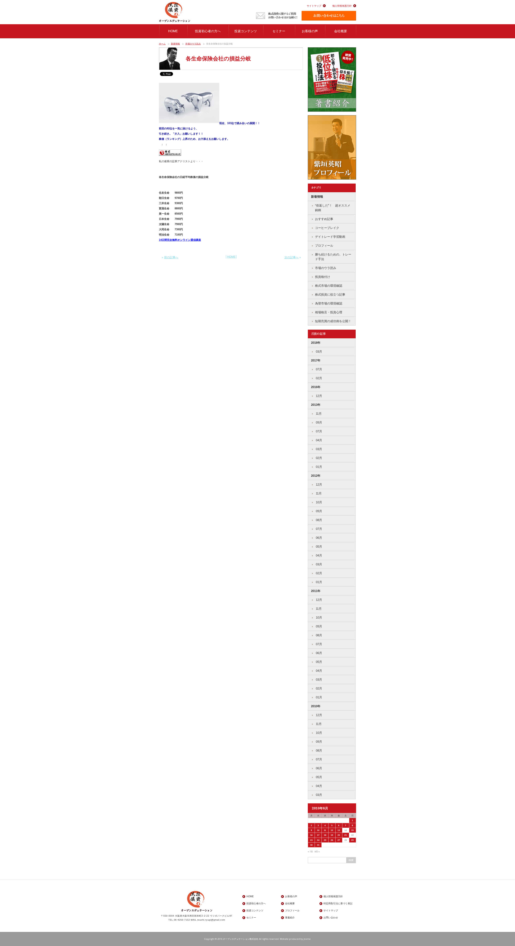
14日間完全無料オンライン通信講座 (180, 239)
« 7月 (310, 851)
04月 (318, 440)
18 (325, 835)
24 (318, 840)
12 (332, 830)
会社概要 (340, 31)
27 (339, 840)
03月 (318, 351)
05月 (318, 546)
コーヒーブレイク (327, 227)
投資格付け (322, 276)
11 (325, 830)
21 (345, 835)
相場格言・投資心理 (328, 312)
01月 (318, 466)
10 (318, 830)
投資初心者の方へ (208, 31)
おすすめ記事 (324, 219)
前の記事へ (171, 257)
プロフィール (324, 245)
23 (311, 840)
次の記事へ (291, 257)
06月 (318, 537)
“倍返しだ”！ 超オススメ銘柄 (332, 208)
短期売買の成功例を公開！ (333, 321)
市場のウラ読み (193, 44)
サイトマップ (314, 5)
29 (352, 840)
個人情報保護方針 (342, 5)
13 (339, 830)
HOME (173, 31)
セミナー (278, 31)
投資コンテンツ (245, 31)
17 (318, 835)
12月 (318, 396)
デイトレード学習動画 (330, 236)
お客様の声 (310, 31)
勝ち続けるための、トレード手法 (333, 257)
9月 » (317, 851)
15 (352, 830)
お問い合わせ (330, 917)
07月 (318, 369)
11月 (318, 413)
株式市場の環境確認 (328, 285)
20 (339, 835)
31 (318, 845)
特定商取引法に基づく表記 (337, 903)
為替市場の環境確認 (328, 303)
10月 (318, 502)
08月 (318, 520)
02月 (318, 378)
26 (332, 840)
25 (325, 840)
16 (311, 835)
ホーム (162, 44)
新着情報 (175, 44)
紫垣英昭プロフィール (332, 147)
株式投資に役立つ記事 (330, 294)
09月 (318, 422)
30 (311, 845)
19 (332, 835)
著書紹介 (332, 80)
